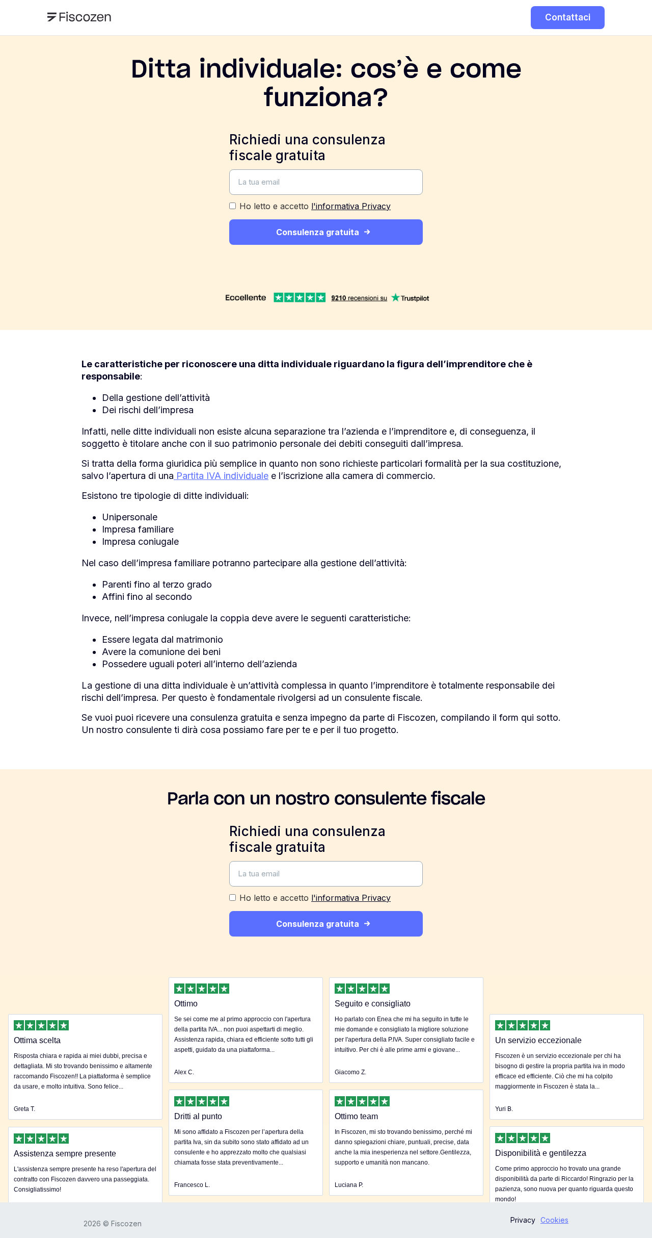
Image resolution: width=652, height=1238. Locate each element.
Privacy (522, 1220)
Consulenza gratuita (317, 232)
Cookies (554, 1220)
